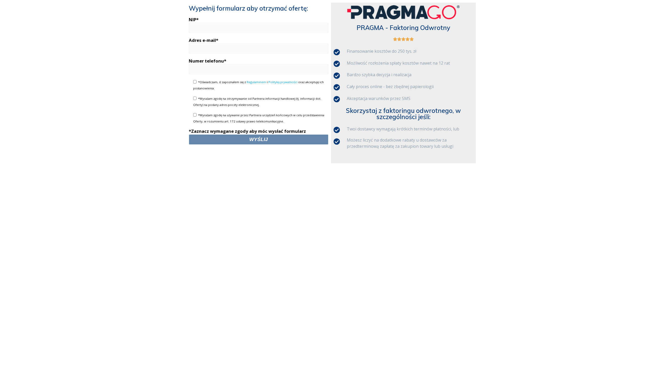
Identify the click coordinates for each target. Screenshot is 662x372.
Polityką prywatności (282, 82)
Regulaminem (256, 82)
